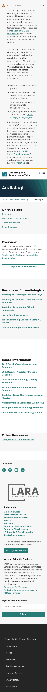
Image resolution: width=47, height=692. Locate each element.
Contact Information (14, 535)
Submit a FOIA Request (16, 529)
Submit (23, 614)
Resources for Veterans (15, 587)
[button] (23, 266)
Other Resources (10, 227)
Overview (6, 214)
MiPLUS (8, 520)
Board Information (11, 223)
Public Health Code (11, 255)
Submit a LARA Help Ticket (18, 526)
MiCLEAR (8, 523)
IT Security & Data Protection (19, 532)
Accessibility (10, 659)
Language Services (14, 673)
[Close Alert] (43, 5)
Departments (11, 686)
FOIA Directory (12, 680)
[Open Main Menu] (43, 173)
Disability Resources (14, 666)
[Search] (38, 173)
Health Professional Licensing (15, 200)
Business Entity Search (16, 517)
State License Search (15, 515)
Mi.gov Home (11, 646)
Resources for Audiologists (15, 218)
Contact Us (19, 163)
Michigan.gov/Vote (16, 550)
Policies (8, 653)
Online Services (12, 512)
